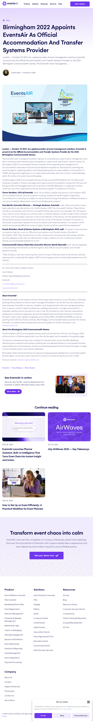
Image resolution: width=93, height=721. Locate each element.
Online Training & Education (74, 618)
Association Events (41, 632)
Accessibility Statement (72, 623)
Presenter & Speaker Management (13, 619)
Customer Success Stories (74, 609)
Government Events (42, 646)
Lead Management (12, 653)
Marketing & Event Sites (14, 604)
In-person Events (41, 618)
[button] (88, 702)
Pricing (66, 595)
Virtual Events (39, 623)
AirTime (66, 627)
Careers (8, 682)
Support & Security (12, 686)
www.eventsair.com (10, 288)
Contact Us (9, 696)
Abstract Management (14, 614)
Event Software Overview (15, 595)
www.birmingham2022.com (27, 360)
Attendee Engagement (14, 635)
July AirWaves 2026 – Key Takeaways (69, 449)
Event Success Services (43, 650)
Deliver (36, 609)
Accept (43, 716)
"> (13, 284)
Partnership (9, 691)
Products (27, 4)
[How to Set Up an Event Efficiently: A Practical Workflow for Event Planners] (23, 483)
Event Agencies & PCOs (43, 636)
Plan (35, 600)
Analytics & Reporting (13, 648)
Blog (65, 600)
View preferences (80, 716)
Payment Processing (13, 662)
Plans (60, 4)
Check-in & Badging (13, 630)
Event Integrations (12, 658)
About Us (53, 4)
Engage (37, 604)
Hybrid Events (39, 627)
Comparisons (69, 614)
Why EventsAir (10, 600)
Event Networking (12, 644)
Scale (36, 614)
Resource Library (70, 604)
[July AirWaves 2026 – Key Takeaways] (69, 426)
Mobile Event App (12, 626)
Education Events (41, 641)
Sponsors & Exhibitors (14, 639)
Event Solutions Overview (44, 595)
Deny (62, 716)
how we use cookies (64, 709)
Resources (44, 4)
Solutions (35, 4)
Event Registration (12, 609)
